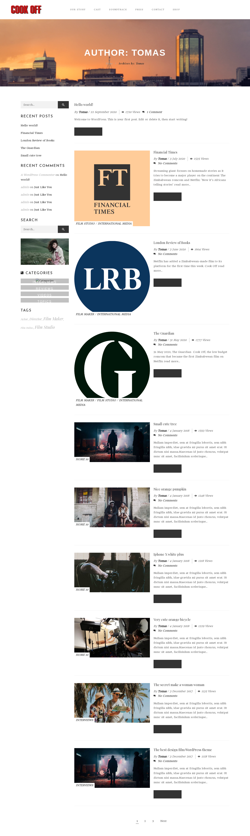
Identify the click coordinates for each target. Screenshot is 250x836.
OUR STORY (78, 9)
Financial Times (165, 152)
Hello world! (83, 104)
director (35, 319)
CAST (97, 9)
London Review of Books (172, 242)
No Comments (167, 163)
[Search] (63, 104)
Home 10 (82, 459)
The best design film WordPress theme (183, 750)
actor (24, 319)
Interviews (84, 720)
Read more (88, 131)
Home (109, 63)
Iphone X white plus (169, 554)
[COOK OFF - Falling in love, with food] (26, 9)
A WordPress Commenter (38, 175)
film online (27, 327)
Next (163, 821)
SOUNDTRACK (118, 9)
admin (25, 187)
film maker (53, 318)
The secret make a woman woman (179, 685)
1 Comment (154, 112)
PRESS (139, 9)
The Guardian (164, 333)
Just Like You (43, 187)
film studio (45, 327)
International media (114, 223)
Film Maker (85, 314)
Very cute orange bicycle (172, 619)
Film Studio (85, 223)
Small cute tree (165, 424)
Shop (176, 9)
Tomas (83, 112)
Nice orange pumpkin (170, 489)
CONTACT (158, 9)
